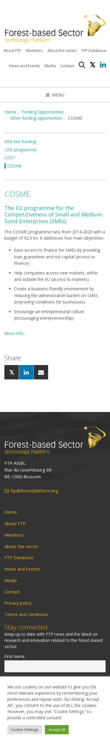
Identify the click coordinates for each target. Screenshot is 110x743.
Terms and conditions (26, 614)
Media (50, 65)
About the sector (62, 50)
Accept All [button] (56, 729)
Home (10, 112)
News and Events (24, 65)
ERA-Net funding (20, 141)
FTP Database (94, 50)
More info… (15, 333)
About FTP (12, 50)
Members (34, 50)
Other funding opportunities (36, 118)
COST (9, 157)
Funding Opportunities (43, 112)
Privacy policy (18, 603)
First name (14, 656)
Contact (67, 65)
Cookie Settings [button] (24, 729)
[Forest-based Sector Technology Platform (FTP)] (55, 440)
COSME (14, 166)
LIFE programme (20, 149)
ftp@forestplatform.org (34, 490)
